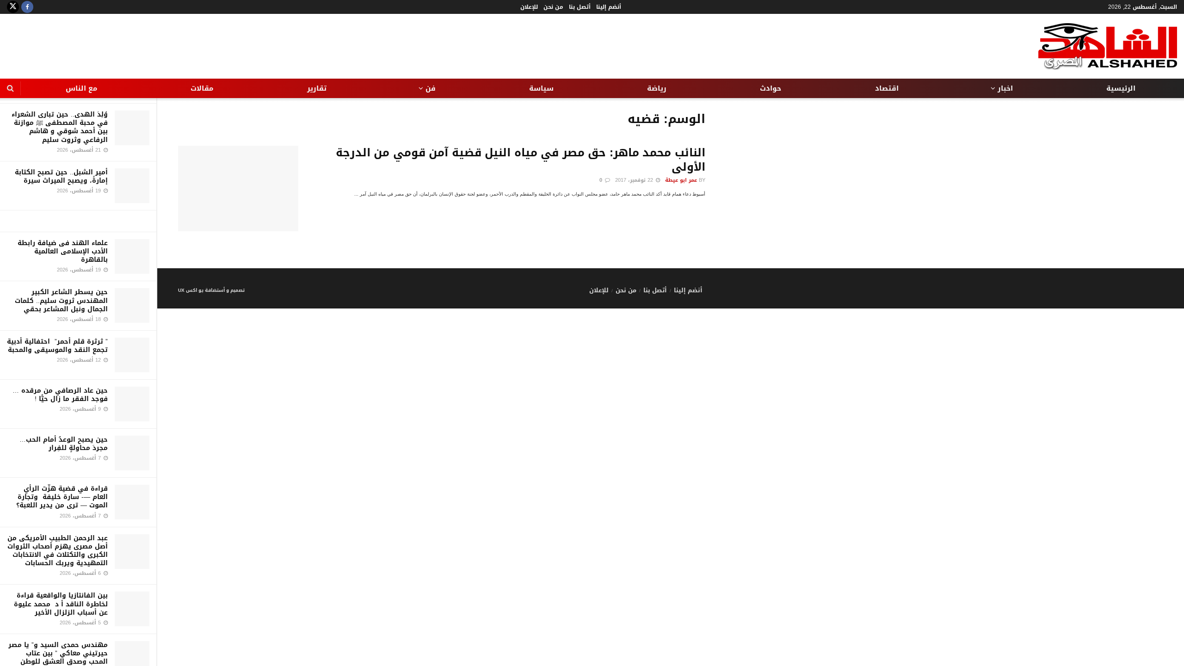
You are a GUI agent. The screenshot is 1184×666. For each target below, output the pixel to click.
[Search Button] (10, 88)
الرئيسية (1120, 88)
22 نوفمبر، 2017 (635, 180)
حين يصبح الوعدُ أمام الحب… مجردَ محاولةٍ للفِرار (63, 443)
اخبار (1005, 88)
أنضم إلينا (608, 7)
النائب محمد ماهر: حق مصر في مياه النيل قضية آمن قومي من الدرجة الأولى (520, 160)
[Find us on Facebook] (27, 7)
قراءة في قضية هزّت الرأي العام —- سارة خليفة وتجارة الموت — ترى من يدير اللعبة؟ (62, 497)
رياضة (656, 88)
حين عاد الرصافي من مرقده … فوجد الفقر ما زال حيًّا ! (60, 394)
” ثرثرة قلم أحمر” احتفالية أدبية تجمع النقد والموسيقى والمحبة (57, 345)
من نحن (553, 7)
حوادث (770, 88)
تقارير (317, 88)
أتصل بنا (580, 7)
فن (431, 88)
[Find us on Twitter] (13, 7)
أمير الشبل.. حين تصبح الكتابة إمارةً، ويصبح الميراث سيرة (61, 176)
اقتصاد (887, 88)
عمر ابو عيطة (681, 180)
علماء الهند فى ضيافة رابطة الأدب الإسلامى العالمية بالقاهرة (63, 251)
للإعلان (529, 7)
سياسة (541, 88)
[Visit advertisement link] (78, 221)
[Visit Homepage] (1107, 46)
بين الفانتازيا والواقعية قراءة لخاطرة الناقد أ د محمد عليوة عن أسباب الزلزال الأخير (61, 603)
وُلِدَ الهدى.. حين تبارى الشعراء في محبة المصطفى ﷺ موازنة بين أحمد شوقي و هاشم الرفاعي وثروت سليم (60, 127)
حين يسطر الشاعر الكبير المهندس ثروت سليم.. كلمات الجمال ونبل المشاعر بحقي (61, 300)
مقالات (202, 88)
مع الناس (81, 88)
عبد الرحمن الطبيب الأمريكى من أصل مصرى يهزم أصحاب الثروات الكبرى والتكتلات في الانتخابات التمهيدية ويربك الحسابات (57, 551)
